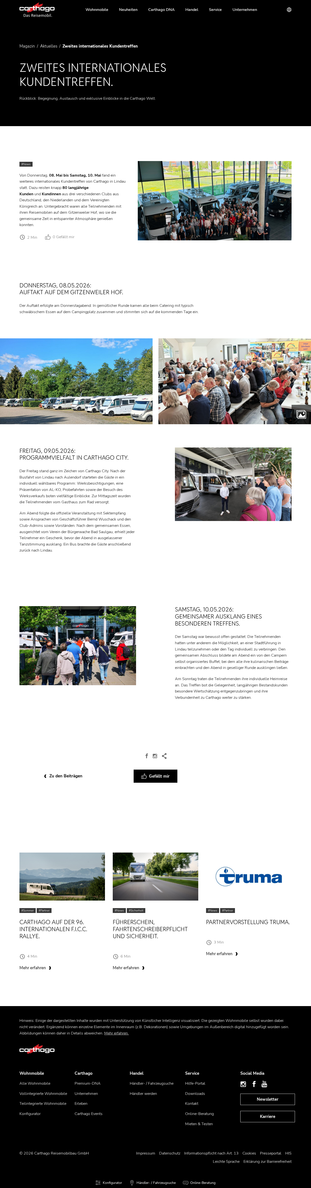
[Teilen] (164, 756)
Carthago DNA (161, 9)
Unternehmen (245, 9)
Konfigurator (30, 1113)
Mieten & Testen (199, 1124)
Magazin (27, 46)
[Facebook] (147, 756)
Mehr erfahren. (116, 1033)
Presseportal (270, 1153)
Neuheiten (128, 9)
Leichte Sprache (226, 1161)
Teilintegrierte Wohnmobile (42, 1103)
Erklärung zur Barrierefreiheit (267, 1161)
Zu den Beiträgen (65, 776)
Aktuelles (48, 46)
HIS (288, 1153)
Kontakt (191, 1103)
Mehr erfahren (32, 968)
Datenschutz (169, 1153)
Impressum (145, 1153)
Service (215, 9)
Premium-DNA (88, 1083)
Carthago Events (89, 1113)
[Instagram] (155, 756)
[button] (76, 381)
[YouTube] (264, 1084)
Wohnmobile (97, 9)
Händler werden (143, 1093)
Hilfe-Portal (195, 1083)
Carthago (84, 1073)
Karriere (267, 1116)
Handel (191, 9)
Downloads (195, 1093)
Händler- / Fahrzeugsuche (151, 1083)
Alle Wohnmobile (34, 1083)
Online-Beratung (199, 1113)
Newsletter (267, 1099)
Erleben (81, 1103)
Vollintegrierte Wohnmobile (43, 1093)
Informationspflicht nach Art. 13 (211, 1153)
